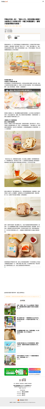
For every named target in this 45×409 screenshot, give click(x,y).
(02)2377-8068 (23, 385)
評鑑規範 (26, 383)
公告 (14, 383)
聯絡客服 (29, 383)
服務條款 (17, 383)
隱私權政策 (22, 383)
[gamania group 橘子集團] (22, 400)
